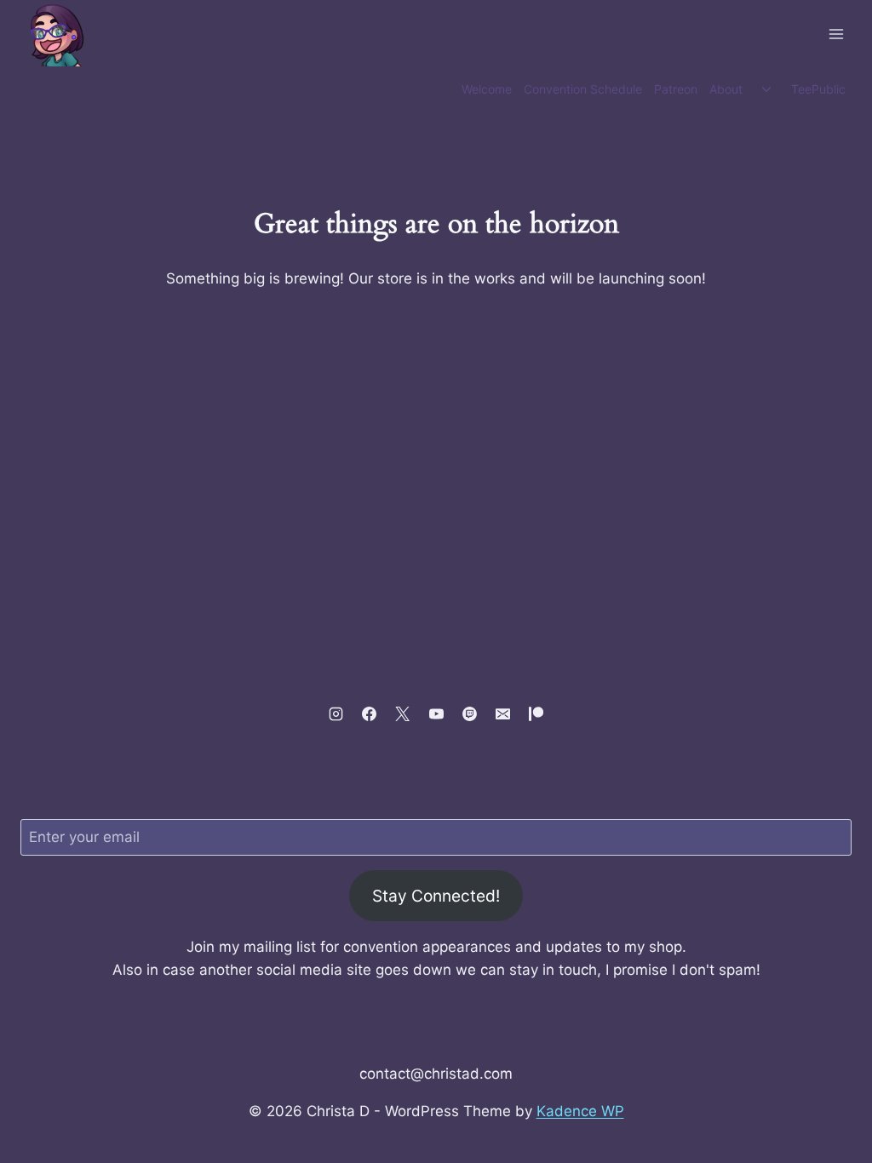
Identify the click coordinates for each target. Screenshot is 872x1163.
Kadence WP (580, 1111)
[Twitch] (469, 713)
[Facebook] (369, 713)
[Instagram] (336, 713)
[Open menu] (836, 33)
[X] (402, 713)
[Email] (502, 713)
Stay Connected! (436, 895)
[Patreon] (535, 713)
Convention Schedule (583, 89)
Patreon (675, 89)
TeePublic (818, 89)
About (726, 89)
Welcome (487, 89)
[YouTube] (436, 713)
